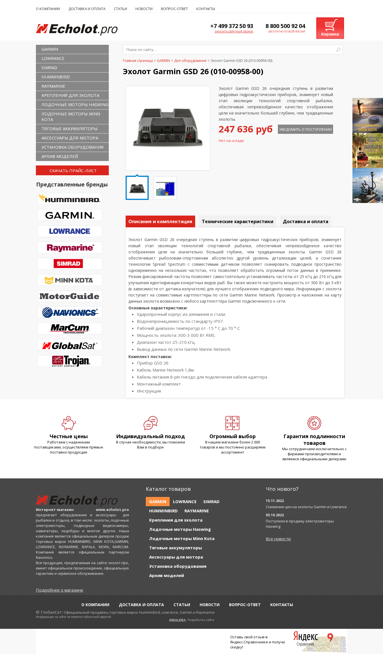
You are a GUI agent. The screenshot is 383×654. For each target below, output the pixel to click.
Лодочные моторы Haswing (75, 104)
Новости (144, 8)
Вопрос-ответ (174, 8)
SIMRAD (49, 67)
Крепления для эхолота (70, 95)
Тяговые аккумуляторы (69, 128)
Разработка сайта (201, 620)
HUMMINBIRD (55, 77)
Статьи (120, 8)
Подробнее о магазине (59, 590)
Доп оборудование (190, 60)
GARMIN (49, 49)
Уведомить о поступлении (305, 129)
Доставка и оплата (86, 8)
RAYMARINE (53, 86)
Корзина (330, 34)
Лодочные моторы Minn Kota (70, 116)
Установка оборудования (72, 147)
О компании (48, 8)
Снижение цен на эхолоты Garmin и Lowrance (306, 506)
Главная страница (138, 60)
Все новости (278, 538)
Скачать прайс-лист (73, 170)
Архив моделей (59, 156)
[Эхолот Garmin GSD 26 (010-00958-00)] (168, 166)
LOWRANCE (52, 58)
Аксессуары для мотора (69, 138)
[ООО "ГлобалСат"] (82, 29)
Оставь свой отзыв (247, 636)
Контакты (205, 8)
